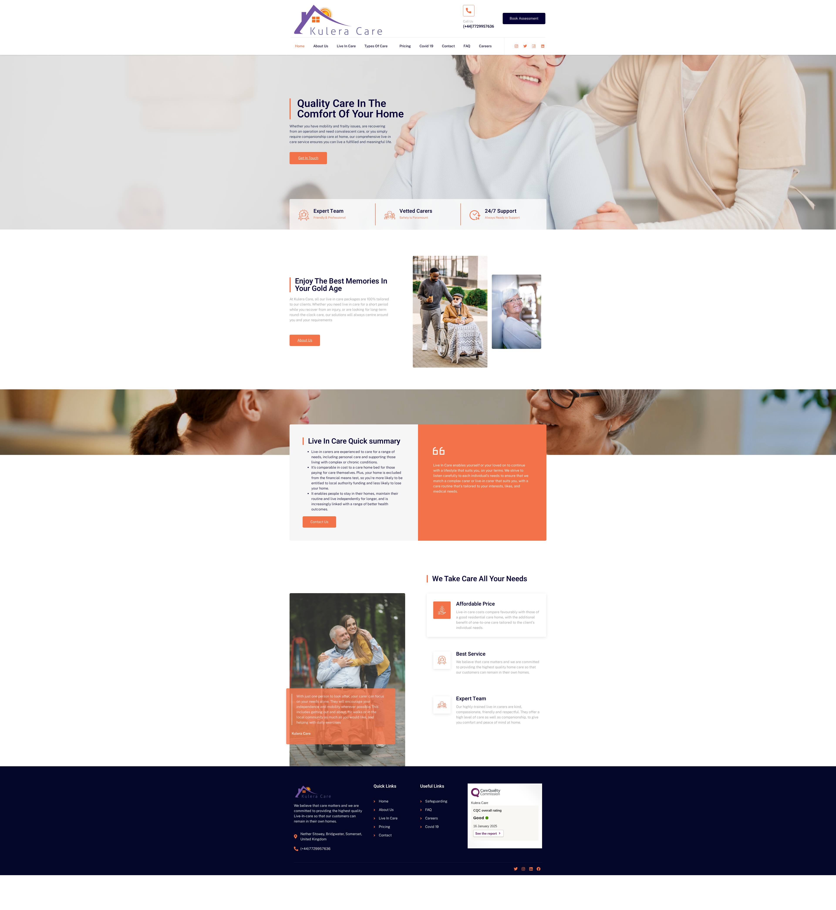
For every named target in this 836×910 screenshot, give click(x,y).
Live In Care (346, 46)
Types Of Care (376, 46)
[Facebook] (539, 869)
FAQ (467, 46)
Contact (448, 46)
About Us (320, 46)
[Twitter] (516, 869)
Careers (485, 46)
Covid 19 (426, 46)
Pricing (405, 46)
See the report (486, 833)
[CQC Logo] (485, 796)
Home (300, 46)
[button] (319, 522)
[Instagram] (523, 869)
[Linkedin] (531, 869)
